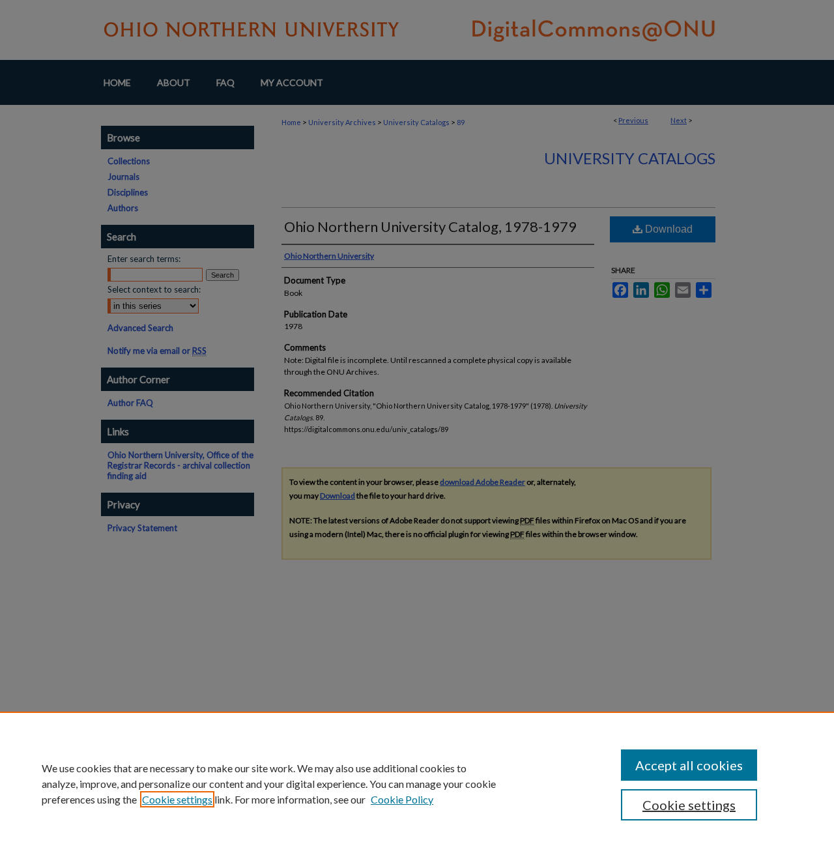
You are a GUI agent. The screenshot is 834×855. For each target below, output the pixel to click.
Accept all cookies (689, 765)
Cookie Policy (402, 799)
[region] (417, 783)
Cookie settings (177, 799)
